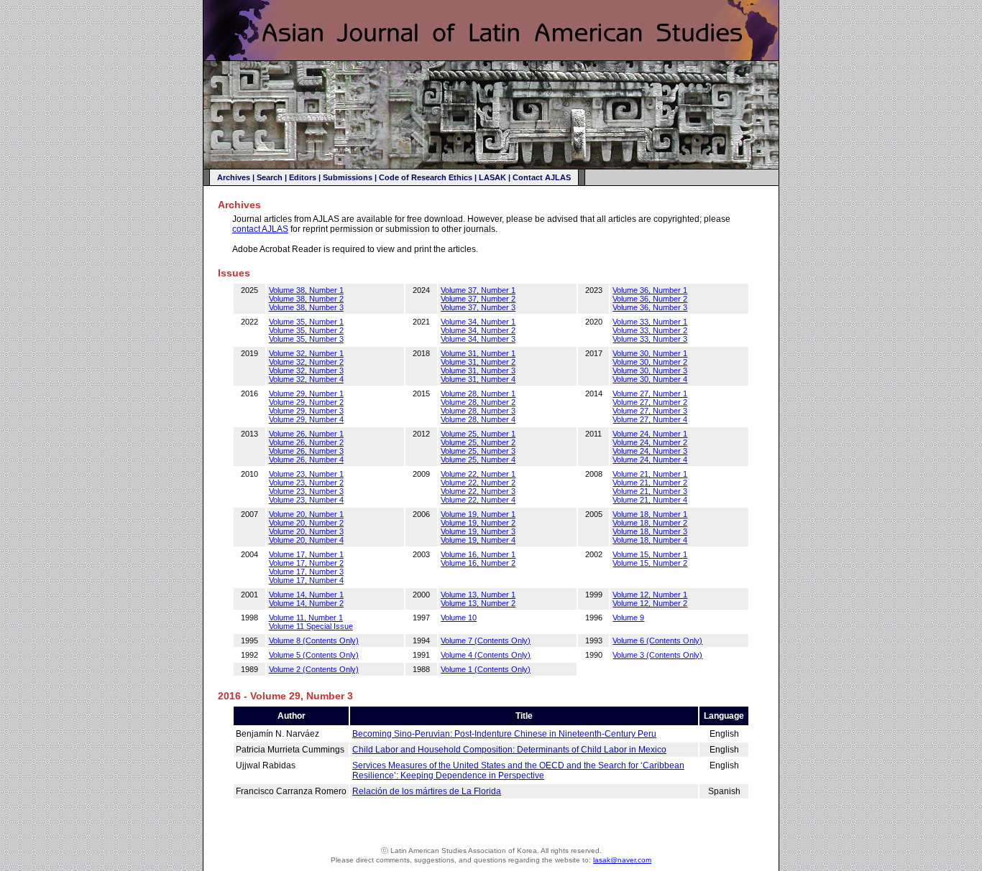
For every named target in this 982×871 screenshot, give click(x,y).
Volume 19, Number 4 (478, 540)
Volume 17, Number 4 (306, 580)
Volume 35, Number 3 (306, 339)
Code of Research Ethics (425, 177)
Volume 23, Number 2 (306, 482)
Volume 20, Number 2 (306, 522)
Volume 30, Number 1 (649, 353)
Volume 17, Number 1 (306, 554)
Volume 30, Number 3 (649, 370)
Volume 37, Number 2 (478, 298)
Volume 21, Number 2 (649, 482)
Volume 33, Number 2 (649, 330)
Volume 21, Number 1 (649, 474)
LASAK (492, 177)
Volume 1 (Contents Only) (486, 669)
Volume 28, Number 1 (478, 393)
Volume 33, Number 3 (649, 339)
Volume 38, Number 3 (306, 307)
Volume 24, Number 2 (649, 442)
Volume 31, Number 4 (478, 379)
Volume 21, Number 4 (649, 499)
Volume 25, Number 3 (478, 451)
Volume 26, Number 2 (306, 442)
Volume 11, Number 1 (306, 617)
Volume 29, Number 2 (306, 402)
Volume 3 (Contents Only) (657, 655)
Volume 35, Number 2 (306, 330)
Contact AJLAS (542, 177)
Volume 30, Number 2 (649, 362)
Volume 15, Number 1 (649, 554)
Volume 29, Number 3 (306, 410)
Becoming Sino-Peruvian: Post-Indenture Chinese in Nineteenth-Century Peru (504, 734)
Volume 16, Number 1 (478, 554)
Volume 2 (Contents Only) (314, 669)
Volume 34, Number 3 (478, 339)
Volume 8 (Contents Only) (314, 640)
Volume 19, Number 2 (478, 522)
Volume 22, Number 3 (478, 491)
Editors (302, 177)
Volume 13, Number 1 (478, 594)
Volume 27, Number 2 (649, 402)
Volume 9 (628, 617)
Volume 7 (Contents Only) (486, 640)
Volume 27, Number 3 (649, 410)
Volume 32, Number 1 (306, 353)
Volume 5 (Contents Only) (314, 655)
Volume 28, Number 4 (478, 419)
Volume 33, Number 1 (649, 321)
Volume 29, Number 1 (306, 393)
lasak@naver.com (622, 860)
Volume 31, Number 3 (478, 370)
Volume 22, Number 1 (478, 474)
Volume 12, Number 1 (649, 594)
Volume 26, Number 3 (306, 451)
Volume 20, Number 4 (306, 540)
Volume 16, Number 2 (478, 563)
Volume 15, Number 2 (649, 563)
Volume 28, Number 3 (478, 410)
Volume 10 (459, 617)
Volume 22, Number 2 (478, 482)
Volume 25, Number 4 (478, 459)
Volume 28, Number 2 (478, 402)
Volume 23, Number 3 (306, 491)
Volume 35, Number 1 (306, 321)
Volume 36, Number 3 (649, 307)
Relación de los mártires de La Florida (426, 791)
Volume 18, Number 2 (649, 522)
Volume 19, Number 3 (478, 531)
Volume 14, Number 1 (306, 594)
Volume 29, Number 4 (306, 419)
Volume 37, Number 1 (478, 290)
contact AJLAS (260, 229)
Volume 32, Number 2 (306, 362)
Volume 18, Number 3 (649, 531)
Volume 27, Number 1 (649, 393)
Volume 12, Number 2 (649, 603)
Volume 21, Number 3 (649, 491)
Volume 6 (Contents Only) (657, 640)
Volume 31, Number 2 (478, 362)
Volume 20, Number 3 (306, 531)
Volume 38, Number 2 (306, 298)
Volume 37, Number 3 (478, 307)
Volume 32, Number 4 (306, 379)
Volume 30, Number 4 (649, 379)
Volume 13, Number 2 (478, 603)
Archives (233, 177)
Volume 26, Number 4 (306, 459)
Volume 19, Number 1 (478, 514)
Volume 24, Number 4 (649, 459)
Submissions (347, 177)
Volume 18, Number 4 (649, 540)
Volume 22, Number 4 (478, 499)
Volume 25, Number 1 (478, 433)
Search (270, 177)
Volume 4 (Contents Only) (486, 655)
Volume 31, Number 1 (478, 353)
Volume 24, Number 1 (649, 433)
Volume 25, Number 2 (478, 442)
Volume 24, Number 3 (649, 451)
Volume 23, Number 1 (306, 474)
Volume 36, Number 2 (649, 298)
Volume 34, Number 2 (478, 330)
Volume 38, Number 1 (306, 290)
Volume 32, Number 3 (306, 370)
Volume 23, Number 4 (306, 499)
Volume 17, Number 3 (306, 571)
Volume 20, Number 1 (306, 514)
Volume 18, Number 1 (649, 514)
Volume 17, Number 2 (306, 563)
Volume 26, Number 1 (306, 433)
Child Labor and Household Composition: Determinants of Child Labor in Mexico (509, 750)
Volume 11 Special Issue (311, 626)
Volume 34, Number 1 (478, 321)
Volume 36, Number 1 (649, 290)
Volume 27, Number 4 (649, 419)
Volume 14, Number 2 (306, 603)
